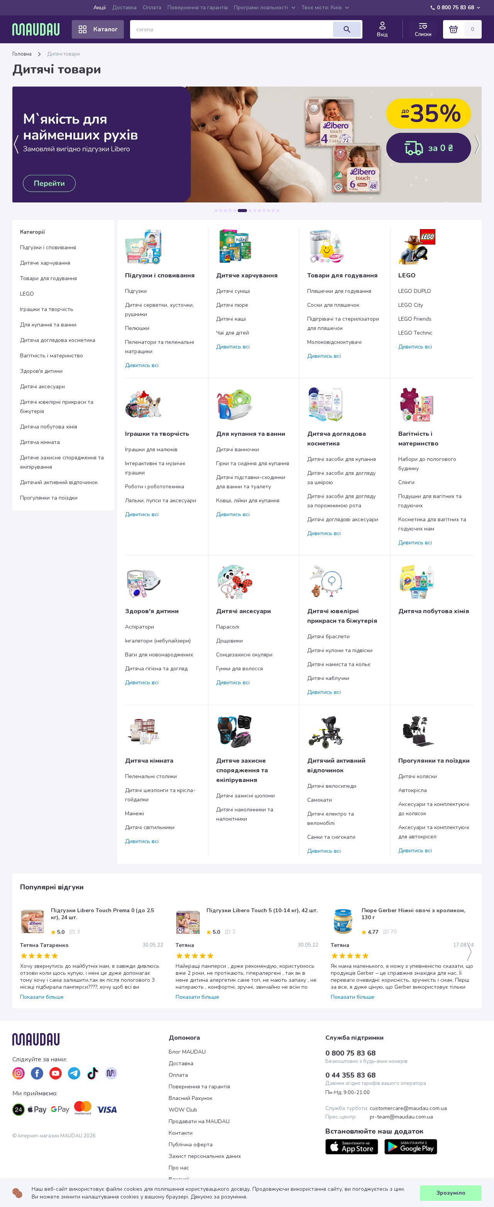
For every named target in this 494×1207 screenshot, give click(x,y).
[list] (18, 1073)
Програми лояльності (261, 7)
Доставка (124, 7)
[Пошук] (347, 29)
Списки (423, 34)
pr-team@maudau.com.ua (401, 1117)
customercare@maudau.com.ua (408, 1108)
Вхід (382, 34)
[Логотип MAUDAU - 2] (39, 29)
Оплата (152, 7)
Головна (22, 54)
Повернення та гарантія (197, 7)
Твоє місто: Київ (321, 7)
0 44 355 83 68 (350, 1075)
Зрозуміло (450, 1193)
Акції (99, 7)
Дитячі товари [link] (63, 54)
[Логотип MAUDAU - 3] (90, 1039)
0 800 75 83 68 (455, 7)
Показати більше (42, 997)
